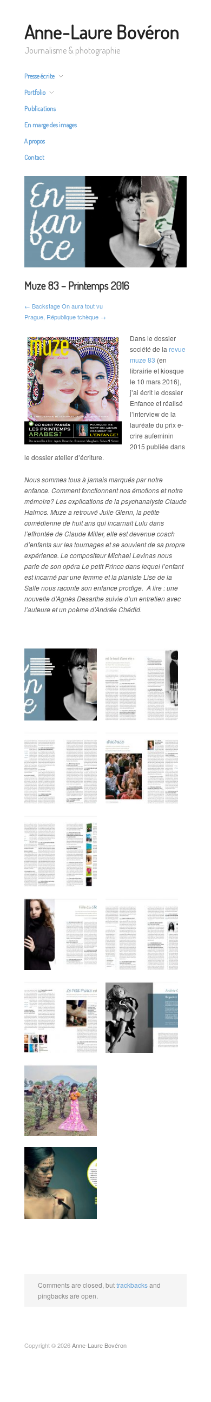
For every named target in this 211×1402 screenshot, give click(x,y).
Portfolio (34, 92)
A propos (34, 141)
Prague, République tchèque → (65, 316)
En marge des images (50, 125)
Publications (40, 109)
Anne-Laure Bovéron (101, 31)
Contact (34, 157)
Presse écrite (39, 76)
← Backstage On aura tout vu (63, 306)
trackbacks (132, 1284)
